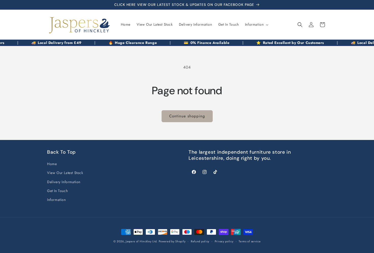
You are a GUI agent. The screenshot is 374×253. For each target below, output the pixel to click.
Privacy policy (224, 241)
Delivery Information (63, 181)
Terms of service (250, 241)
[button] (256, 24)
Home (52, 164)
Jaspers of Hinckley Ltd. (141, 241)
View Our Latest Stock (65, 173)
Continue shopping (187, 116)
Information (56, 199)
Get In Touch (57, 190)
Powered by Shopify (172, 241)
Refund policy (200, 241)
